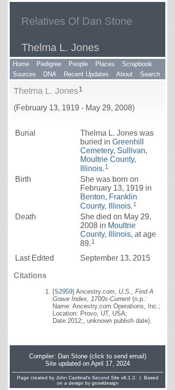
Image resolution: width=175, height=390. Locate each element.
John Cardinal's (73, 377)
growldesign (105, 383)
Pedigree (48, 64)
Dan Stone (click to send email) (102, 356)
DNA (49, 74)
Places (105, 64)
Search (150, 74)
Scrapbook (137, 64)
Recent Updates (86, 74)
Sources (24, 74)
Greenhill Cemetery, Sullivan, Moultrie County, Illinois (113, 155)
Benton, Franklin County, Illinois (108, 201)
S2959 (63, 291)
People (78, 64)
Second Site (106, 377)
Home (21, 64)
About (124, 74)
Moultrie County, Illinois (108, 229)
